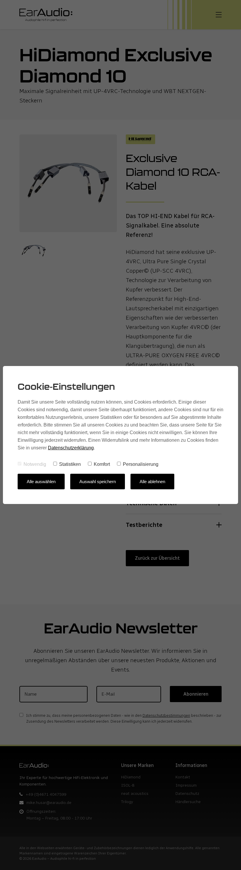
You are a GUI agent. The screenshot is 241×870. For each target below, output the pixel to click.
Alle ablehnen (152, 481)
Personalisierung (140, 464)
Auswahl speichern (97, 481)
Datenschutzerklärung (71, 447)
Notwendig (35, 464)
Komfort (102, 464)
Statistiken (70, 464)
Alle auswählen (41, 481)
